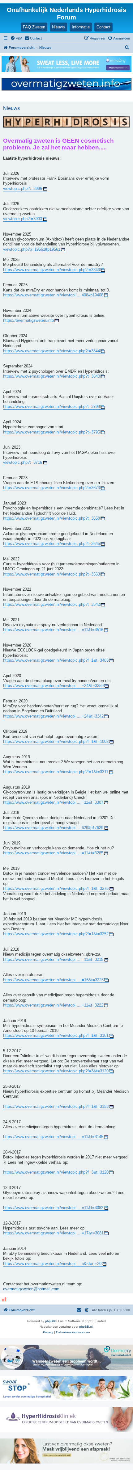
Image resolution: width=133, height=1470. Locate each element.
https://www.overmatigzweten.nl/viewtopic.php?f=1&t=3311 (55, 772)
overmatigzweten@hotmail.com (31, 1289)
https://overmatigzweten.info (28, 320)
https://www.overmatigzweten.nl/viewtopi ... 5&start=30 (52, 1264)
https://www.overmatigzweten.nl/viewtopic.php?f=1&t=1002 (56, 741)
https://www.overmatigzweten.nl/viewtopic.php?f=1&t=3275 (56, 888)
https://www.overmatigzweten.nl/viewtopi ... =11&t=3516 (53, 630)
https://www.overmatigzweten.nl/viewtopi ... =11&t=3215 (53, 959)
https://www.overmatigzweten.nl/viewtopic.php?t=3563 (51, 574)
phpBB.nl (85, 1326)
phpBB (50, 1321)
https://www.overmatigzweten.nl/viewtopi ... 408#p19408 (53, 295)
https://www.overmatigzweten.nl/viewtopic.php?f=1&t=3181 (56, 1035)
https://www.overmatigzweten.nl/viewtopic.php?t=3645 (51, 544)
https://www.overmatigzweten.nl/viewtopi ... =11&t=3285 (53, 853)
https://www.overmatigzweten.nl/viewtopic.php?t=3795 (51, 432)
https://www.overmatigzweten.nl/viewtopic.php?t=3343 (51, 270)
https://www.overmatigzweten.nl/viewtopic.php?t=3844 (51, 351)
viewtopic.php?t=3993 (22, 219)
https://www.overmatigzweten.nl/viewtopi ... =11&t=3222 (53, 1005)
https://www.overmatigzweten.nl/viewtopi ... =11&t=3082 (53, 1208)
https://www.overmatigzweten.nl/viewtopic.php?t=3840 (51, 376)
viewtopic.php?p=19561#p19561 (31, 249)
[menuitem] (16, 38)
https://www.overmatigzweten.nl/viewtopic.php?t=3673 (51, 488)
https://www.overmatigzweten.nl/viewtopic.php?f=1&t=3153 (56, 1106)
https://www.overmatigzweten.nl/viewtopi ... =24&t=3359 (53, 686)
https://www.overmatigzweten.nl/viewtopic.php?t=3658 (51, 518)
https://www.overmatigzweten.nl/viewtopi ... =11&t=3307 (53, 802)
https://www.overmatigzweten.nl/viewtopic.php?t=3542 (51, 604)
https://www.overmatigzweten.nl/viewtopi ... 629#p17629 (53, 828)
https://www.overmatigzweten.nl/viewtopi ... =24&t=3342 (53, 716)
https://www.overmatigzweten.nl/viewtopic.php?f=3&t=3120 (56, 1071)
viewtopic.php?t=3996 (22, 188)
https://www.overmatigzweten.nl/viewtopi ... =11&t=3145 (53, 1137)
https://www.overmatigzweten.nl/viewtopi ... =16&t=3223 (53, 980)
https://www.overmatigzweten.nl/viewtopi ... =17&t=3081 (53, 1233)
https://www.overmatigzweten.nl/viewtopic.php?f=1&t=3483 (56, 660)
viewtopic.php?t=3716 (22, 462)
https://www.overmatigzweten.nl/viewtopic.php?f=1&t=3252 (56, 934)
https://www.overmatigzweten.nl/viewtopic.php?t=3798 (51, 406)
